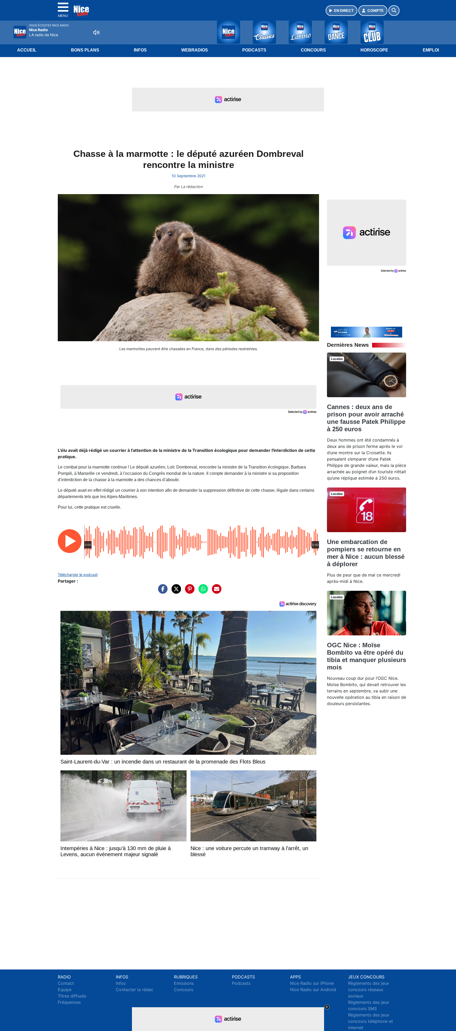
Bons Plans (85, 50)
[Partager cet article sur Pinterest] (188, 591)
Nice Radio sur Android (313, 989)
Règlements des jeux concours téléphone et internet (370, 1021)
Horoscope (374, 50)
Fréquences (69, 1002)
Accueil (26, 50)
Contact (66, 983)
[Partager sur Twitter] (175, 591)
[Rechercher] (394, 10)
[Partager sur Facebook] (161, 591)
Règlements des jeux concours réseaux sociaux (368, 990)
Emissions (184, 983)
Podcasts (254, 50)
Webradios (194, 50)
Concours (313, 50)
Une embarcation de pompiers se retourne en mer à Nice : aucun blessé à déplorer (366, 553)
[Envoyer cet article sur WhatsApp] (202, 591)
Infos (140, 50)
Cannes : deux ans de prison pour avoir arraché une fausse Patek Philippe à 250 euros (366, 418)
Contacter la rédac (134, 989)
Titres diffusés (72, 996)
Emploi (431, 50)
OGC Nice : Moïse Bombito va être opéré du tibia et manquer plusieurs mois (366, 656)
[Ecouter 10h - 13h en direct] (366, 331)
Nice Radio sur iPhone (312, 983)
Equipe (65, 989)
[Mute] (96, 32)
